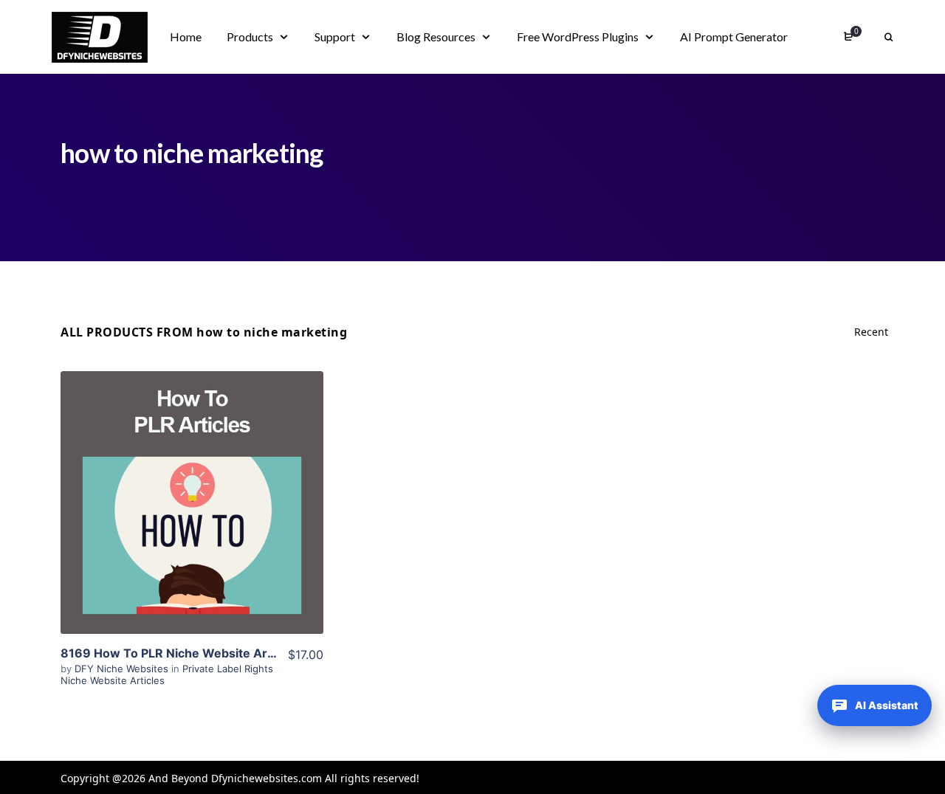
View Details (192, 502)
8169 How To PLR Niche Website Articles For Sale (204, 653)
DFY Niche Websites (123, 668)
